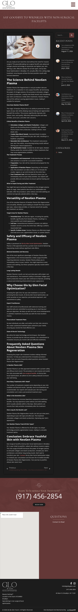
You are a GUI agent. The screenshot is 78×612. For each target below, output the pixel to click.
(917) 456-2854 (39, 496)
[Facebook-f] (71, 583)
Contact (22, 455)
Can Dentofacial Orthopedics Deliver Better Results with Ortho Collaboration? (67, 98)
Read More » (65, 55)
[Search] (71, 35)
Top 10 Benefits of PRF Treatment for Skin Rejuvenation (67, 47)
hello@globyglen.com (69, 586)
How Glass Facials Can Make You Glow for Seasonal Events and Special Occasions (67, 134)
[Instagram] (74, 583)
